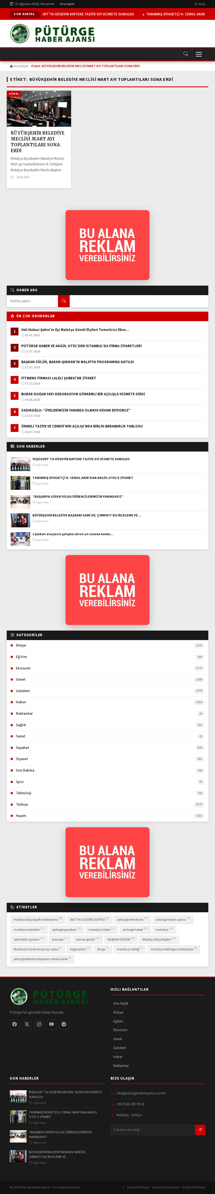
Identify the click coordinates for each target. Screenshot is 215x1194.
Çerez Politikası (138, 1187)
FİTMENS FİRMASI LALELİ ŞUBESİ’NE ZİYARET (59, 378)
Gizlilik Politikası (193, 1187)
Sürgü (103, 949)
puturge (60, 939)
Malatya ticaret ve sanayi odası (38, 949)
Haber (117, 1056)
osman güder (88, 939)
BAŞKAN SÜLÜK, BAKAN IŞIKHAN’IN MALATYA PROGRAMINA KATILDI (78, 362)
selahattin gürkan (29, 939)
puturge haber (135, 929)
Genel (117, 1039)
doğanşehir (79, 949)
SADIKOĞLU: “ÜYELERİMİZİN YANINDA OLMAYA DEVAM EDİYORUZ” (76, 410)
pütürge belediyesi (132, 919)
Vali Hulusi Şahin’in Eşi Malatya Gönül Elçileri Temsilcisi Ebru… (75, 329)
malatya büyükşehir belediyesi (38, 919)
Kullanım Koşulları (165, 1187)
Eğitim (118, 1021)
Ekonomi (120, 1030)
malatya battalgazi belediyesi (174, 949)
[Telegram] (64, 1025)
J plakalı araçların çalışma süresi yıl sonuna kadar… (73, 534)
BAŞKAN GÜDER (121, 939)
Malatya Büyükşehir (159, 939)
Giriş (202, 4)
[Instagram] (39, 1025)
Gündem (119, 1047)
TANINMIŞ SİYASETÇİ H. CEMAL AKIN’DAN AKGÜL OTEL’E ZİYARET (83, 478)
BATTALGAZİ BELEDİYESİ (89, 919)
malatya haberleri (29, 929)
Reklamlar (121, 1065)
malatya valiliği (130, 949)
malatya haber (102, 929)
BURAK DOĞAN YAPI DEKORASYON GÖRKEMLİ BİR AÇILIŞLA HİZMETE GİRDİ (83, 394)
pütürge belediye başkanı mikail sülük (42, 959)
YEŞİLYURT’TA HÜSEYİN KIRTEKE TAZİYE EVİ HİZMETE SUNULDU (82, 14)
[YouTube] (51, 1025)
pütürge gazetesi (66, 929)
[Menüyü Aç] (198, 54)
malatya (164, 929)
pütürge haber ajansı (173, 919)
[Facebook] (14, 1025)
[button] (185, 54)
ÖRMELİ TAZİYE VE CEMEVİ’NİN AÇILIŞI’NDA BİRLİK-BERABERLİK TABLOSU (82, 426)
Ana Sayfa (67, 4)
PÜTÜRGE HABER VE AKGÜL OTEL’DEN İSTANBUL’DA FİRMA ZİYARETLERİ (81, 346)
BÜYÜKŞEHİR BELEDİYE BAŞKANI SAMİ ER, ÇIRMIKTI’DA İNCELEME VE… (86, 515)
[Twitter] (27, 1025)
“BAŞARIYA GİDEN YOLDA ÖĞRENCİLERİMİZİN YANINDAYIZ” (77, 496)
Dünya (13, 94)
